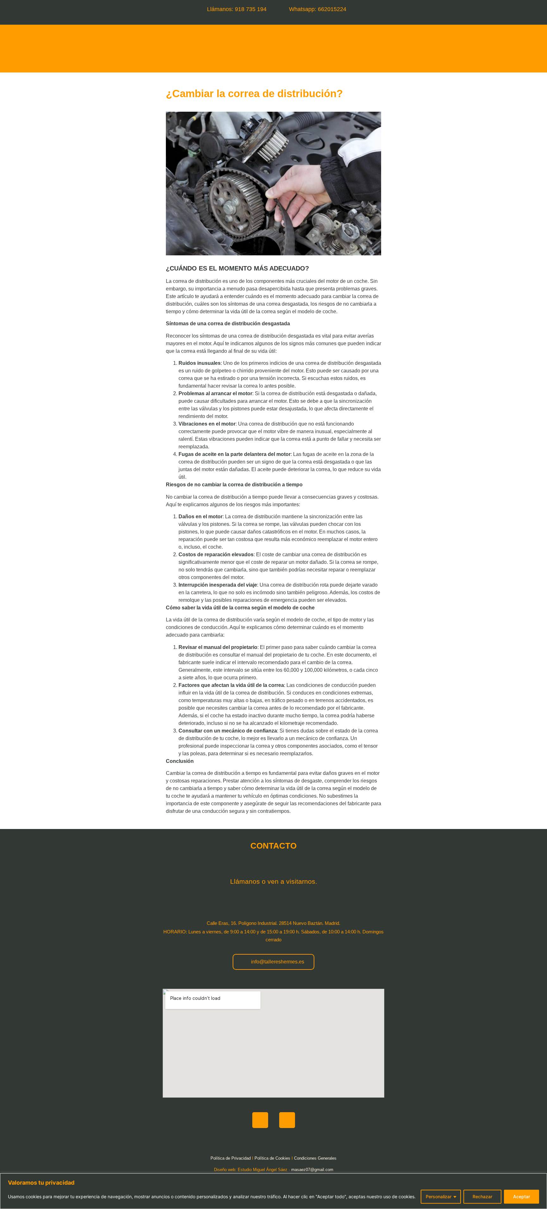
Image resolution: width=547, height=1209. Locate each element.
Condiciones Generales (315, 1158)
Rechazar (482, 1196)
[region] (273, 1191)
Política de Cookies (272, 1158)
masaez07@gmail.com (312, 1169)
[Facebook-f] (260, 1120)
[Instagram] (287, 1120)
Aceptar (521, 1196)
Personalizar (438, 1196)
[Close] (540, 1178)
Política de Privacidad (231, 1158)
